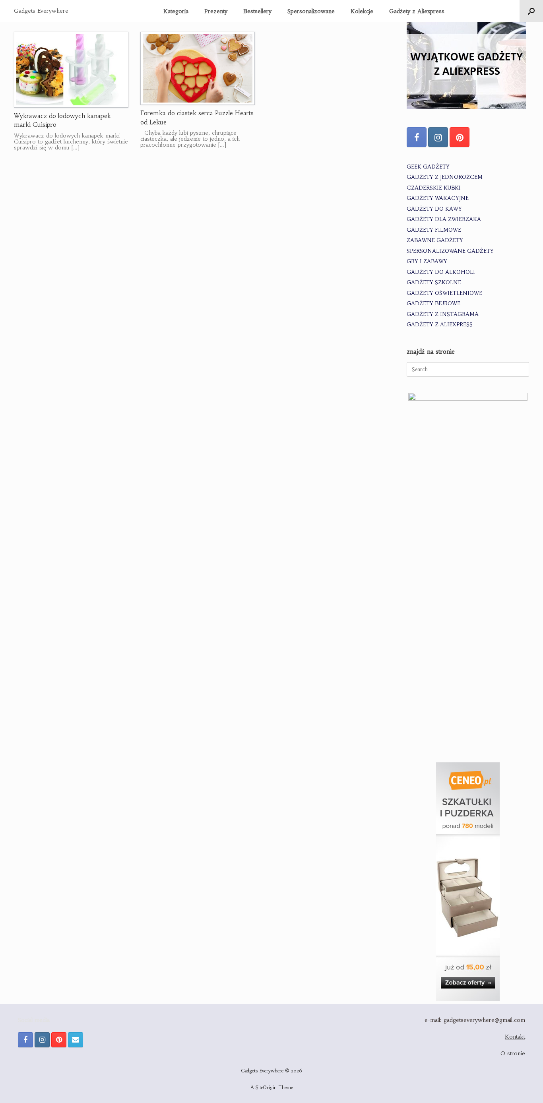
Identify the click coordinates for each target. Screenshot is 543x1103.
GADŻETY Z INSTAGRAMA (443, 314)
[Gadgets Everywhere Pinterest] (459, 137)
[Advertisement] (468, 696)
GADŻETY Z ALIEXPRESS (440, 324)
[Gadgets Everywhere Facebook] (417, 137)
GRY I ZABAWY (427, 261)
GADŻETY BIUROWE (433, 303)
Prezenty (215, 11)
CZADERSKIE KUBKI (434, 187)
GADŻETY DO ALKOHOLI (441, 272)
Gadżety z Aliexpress (416, 11)
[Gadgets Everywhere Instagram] (438, 137)
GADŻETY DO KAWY (434, 208)
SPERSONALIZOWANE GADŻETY (450, 251)
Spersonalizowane (311, 11)
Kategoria (175, 11)
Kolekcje (362, 11)
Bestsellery (257, 11)
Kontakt (515, 1036)
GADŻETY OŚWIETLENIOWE (444, 293)
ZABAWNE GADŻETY (435, 240)
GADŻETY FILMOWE (434, 230)
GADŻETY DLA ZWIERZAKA (444, 219)
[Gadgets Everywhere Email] (75, 1039)
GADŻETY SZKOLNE (434, 282)
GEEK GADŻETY (428, 166)
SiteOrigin (266, 1087)
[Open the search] (531, 11)
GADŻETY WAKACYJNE (438, 198)
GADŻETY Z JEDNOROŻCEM (445, 177)
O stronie (512, 1053)
